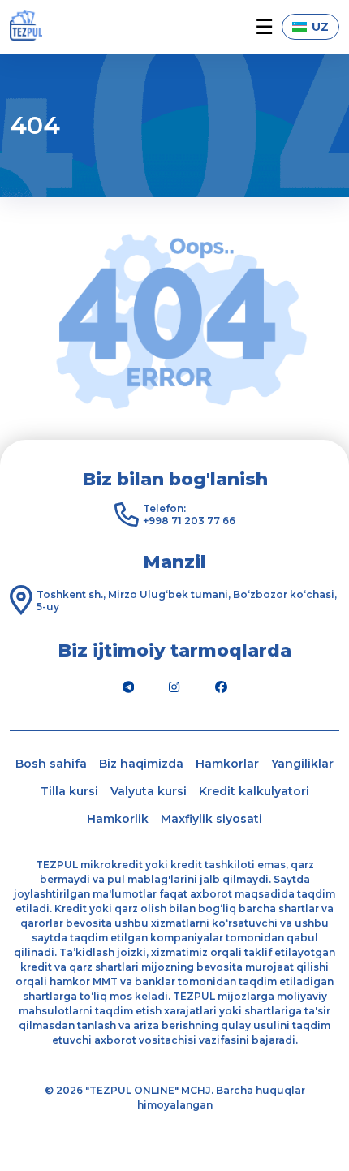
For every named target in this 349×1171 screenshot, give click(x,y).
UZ (320, 26)
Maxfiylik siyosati (211, 819)
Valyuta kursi (148, 791)
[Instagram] (174, 687)
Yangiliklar (302, 763)
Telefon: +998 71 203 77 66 (189, 514)
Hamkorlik (118, 819)
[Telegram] (128, 687)
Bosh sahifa (51, 763)
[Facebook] (221, 687)
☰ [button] (264, 27)
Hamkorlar (227, 763)
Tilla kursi (69, 791)
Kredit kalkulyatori (254, 791)
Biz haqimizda (141, 763)
